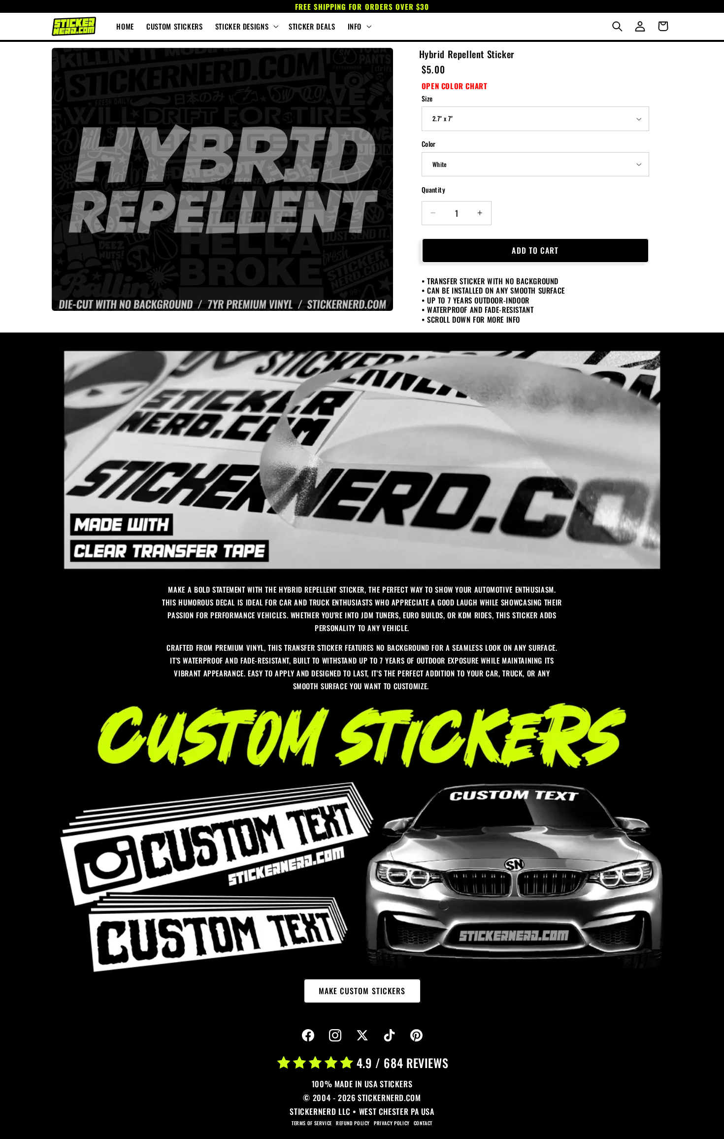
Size (427, 98)
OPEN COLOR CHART (455, 85)
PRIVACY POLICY (392, 1123)
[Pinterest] (416, 1035)
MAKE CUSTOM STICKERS (362, 991)
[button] (245, 26)
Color (429, 144)
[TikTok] (389, 1035)
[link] (362, 459)
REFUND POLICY (353, 1123)
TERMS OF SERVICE (312, 1123)
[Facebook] (308, 1035)
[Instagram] (335, 1035)
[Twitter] (362, 1035)
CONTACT (423, 1123)
